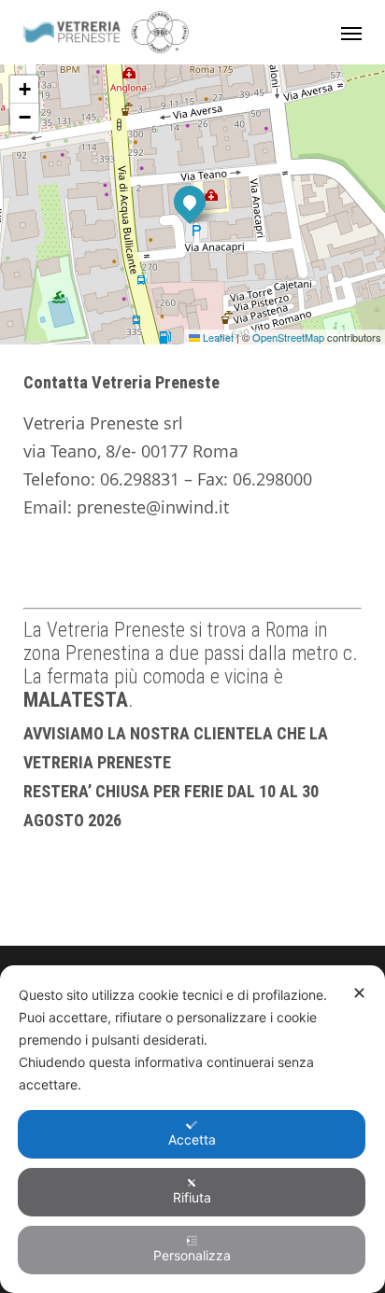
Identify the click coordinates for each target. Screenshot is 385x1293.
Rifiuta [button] (192, 1197)
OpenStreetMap (288, 337)
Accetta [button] (192, 1139)
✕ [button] (359, 993)
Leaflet (217, 337)
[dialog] (192, 1129)
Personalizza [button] (192, 1255)
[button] (351, 32)
